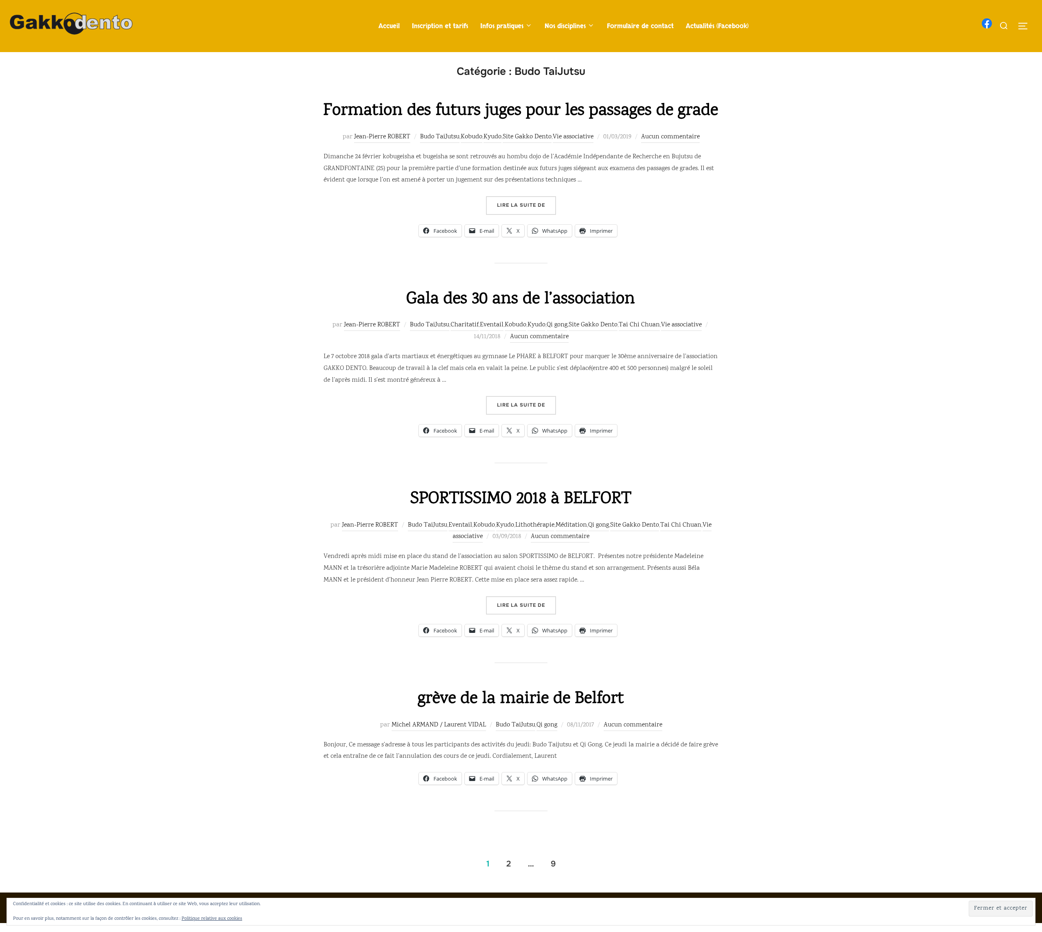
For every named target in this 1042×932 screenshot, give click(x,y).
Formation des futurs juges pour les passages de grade (520, 110)
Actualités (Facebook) (717, 26)
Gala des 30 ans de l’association (520, 299)
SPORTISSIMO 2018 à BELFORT (520, 499)
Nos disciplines (565, 26)
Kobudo (471, 137)
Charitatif (465, 325)
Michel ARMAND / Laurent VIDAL (439, 725)
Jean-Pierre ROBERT (382, 137)
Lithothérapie (534, 525)
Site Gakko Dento (527, 137)
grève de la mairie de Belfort (521, 699)
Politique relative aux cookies (212, 918)
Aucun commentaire (670, 137)
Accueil (389, 26)
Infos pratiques (501, 26)
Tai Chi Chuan (639, 325)
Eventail (491, 325)
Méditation (571, 525)
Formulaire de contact (640, 26)
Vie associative (573, 137)
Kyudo (492, 137)
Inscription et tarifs (440, 26)
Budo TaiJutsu (440, 137)
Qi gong (557, 325)
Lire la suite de (526, 204)
